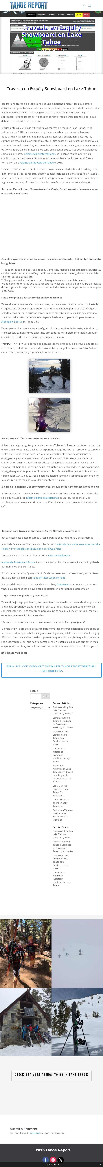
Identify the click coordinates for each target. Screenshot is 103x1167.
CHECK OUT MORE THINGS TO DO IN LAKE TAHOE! (51, 1074)
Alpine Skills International (40, 153)
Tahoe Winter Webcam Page (48, 577)
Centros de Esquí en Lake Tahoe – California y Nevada (63, 710)
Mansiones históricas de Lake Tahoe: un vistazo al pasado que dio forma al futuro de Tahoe (63, 773)
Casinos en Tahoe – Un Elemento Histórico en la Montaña (63, 815)
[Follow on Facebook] (45, 1160)
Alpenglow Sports (11, 321)
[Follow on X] (60, 1160)
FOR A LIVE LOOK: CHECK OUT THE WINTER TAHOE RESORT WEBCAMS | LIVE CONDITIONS (52, 669)
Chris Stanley (53, 50)
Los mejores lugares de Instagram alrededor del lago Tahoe (62, 755)
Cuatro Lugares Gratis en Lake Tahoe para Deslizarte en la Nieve (61, 738)
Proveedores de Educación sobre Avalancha (36, 548)
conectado (35, 1133)
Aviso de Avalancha (59, 555)
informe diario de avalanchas (42, 497)
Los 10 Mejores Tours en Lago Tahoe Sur (60, 802)
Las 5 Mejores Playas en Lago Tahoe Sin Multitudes (60, 790)
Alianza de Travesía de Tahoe (37, 162)
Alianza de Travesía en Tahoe (18, 562)
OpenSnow (63, 584)
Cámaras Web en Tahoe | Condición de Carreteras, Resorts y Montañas (63, 722)
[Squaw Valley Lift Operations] (26, 1056)
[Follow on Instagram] (53, 1160)
